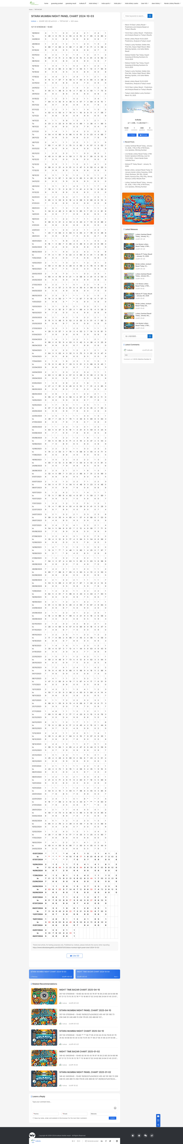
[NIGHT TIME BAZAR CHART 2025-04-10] (44, 996)
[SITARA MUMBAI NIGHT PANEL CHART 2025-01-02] (44, 1079)
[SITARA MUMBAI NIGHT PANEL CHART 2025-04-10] (44, 1017)
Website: (94, 1114)
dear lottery (156, 3)
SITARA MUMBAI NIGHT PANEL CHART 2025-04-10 (85, 1010)
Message (144, 135)
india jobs (117, 3)
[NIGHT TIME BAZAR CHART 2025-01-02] (44, 1058)
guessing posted (57, 3)
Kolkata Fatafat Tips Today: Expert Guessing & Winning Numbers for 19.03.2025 (137, 57)
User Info (144, 3)
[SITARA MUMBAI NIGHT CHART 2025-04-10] (44, 1037)
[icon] (133, 1135)
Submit (112, 1118)
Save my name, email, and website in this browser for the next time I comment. (60, 1118)
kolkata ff (82, 3)
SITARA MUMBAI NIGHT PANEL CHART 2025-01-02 (85, 1072)
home (46, 3)
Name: (36, 1114)
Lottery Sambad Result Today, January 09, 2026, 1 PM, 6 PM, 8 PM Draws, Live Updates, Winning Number (138, 184)
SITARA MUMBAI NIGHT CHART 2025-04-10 (81, 1031)
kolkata (33, 21)
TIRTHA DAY (64, 21)
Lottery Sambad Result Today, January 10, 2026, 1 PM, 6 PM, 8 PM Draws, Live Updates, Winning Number (138, 148)
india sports (106, 3)
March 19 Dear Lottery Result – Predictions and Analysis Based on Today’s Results (137, 27)
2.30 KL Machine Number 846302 (144, 359)
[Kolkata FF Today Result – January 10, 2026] (129, 256)
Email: (65, 1114)
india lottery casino (131, 3)
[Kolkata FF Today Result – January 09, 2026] (129, 296)
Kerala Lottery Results (171, 3)
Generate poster (92, 1141)
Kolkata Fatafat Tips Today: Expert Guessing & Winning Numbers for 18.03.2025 (137, 65)
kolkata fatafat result (63, 1135)
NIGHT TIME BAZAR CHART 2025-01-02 (79, 1051)
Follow (133, 135)
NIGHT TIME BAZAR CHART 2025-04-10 (79, 989)
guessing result (71, 3)
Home (31, 9)
